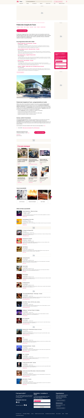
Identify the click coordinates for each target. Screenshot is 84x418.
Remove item (62, 61)
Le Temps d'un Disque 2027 (27, 230)
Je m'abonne (61, 67)
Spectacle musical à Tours (26, 351)
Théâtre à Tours (25, 216)
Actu (54, 3)
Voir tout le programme (20, 72)
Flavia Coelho (25, 266)
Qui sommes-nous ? (18, 413)
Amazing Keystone (26, 257)
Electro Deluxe (25, 274)
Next (51, 196)
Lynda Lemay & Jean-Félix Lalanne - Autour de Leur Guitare (33, 370)
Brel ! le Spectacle (25, 318)
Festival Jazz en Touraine (27, 238)
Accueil (17, 22)
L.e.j (23, 337)
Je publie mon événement (61, 400)
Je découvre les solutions (61, 408)
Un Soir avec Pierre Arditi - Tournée (29, 362)
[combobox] (60, 61)
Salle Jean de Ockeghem (27, 127)
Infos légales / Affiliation (26, 413)
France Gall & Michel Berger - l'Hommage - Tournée (32, 293)
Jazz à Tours (24, 252)
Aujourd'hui (21, 3)
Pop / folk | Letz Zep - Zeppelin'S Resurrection (27, 54)
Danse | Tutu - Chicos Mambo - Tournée (25, 60)
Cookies (32, 413)
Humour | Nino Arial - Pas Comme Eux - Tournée (27, 43)
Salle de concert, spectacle (40, 22)
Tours (21, 1)
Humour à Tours (25, 384)
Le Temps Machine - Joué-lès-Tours (28, 232)
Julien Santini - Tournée (26, 379)
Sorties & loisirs (48, 3)
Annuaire (22, 22)
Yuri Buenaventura (26, 282)
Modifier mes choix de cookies (39, 413)
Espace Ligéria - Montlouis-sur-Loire (28, 249)
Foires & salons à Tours (26, 235)
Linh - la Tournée (25, 354)
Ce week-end (34, 3)
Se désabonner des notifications (50, 413)
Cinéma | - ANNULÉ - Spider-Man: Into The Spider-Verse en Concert (31, 66)
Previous (16, 196)
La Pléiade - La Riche (26, 213)
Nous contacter (58, 413)
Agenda (41, 3)
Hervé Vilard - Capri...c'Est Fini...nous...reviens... (31, 301)
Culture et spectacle (34, 22)
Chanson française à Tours (26, 307)
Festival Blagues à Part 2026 (28, 219)
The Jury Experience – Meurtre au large (29, 211)
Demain (28, 3)
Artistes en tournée (61, 3)
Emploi (63, 413)
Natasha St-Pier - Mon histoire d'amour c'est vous (32, 329)
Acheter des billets (23, 30)
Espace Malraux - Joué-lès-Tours (28, 304)
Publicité (66, 413)
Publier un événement (58, 1)
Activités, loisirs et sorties (27, 22)
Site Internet (18, 134)
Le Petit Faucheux (36, 127)
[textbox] (41, 401)
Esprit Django (25, 246)
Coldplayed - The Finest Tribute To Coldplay (30, 310)
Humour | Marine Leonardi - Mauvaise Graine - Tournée (28, 49)
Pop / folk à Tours (25, 315)
